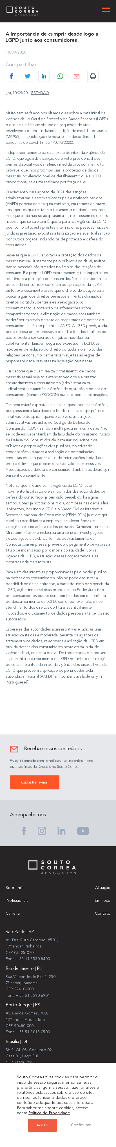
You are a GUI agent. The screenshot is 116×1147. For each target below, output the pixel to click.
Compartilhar (21, 64)
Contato (102, 914)
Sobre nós (15, 888)
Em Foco (102, 901)
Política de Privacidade (49, 1113)
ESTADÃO (40, 93)
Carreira (13, 914)
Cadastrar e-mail (34, 782)
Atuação (102, 888)
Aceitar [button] (42, 1125)
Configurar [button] (81, 1125)
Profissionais (17, 901)
